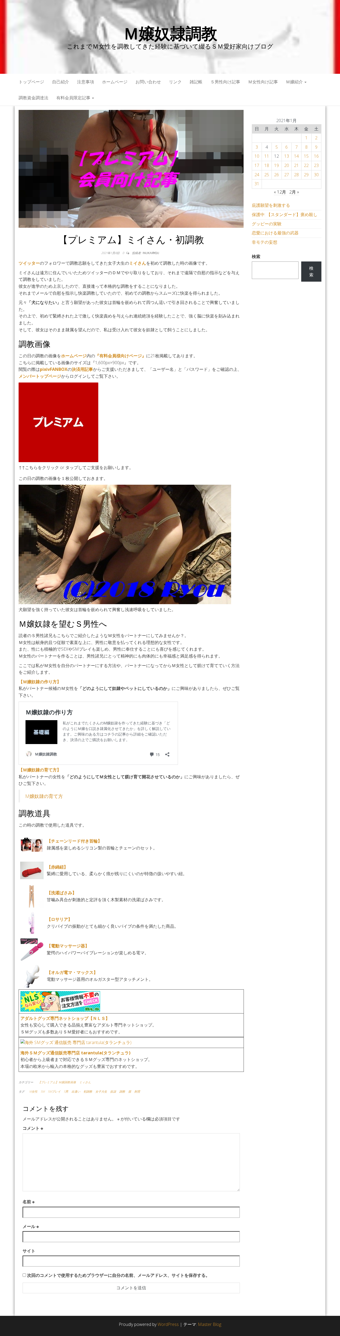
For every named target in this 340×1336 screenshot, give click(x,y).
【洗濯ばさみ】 (61, 893)
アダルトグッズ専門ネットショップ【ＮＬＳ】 (65, 1018)
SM (43, 1091)
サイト (29, 1251)
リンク (175, 82)
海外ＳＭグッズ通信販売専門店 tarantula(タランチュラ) (75, 1053)
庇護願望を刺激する (271, 205)
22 (306, 165)
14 (296, 156)
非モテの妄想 (264, 242)
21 (296, 165)
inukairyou (151, 253)
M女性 (33, 1091)
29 (306, 175)
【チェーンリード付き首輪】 (74, 841)
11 (266, 156)
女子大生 (101, 1091)
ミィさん (85, 1082)
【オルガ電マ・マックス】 (72, 972)
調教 (122, 1091)
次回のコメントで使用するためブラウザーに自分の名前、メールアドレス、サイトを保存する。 (118, 1275)
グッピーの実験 (267, 224)
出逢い (75, 1091)
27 (286, 175)
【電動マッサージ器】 (68, 946)
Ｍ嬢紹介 (295, 82)
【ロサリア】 (59, 919)
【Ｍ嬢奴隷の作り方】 (40, 682)
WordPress (168, 1324)
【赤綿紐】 (57, 867)
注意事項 (85, 82)
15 (306, 156)
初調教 (87, 1091)
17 (256, 165)
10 (256, 156)
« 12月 (280, 192)
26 (276, 175)
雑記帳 (196, 82)
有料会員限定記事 (73, 98)
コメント (33, 1128)
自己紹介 (60, 82)
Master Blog (209, 1324)
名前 (29, 1202)
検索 (256, 256)
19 (276, 165)
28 (296, 175)
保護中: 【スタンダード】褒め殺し (284, 214)
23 (316, 165)
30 (316, 175)
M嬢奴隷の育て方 (44, 796)
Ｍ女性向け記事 (263, 82)
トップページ (31, 82)
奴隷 (113, 1091)
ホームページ (115, 82)
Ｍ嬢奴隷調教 (170, 33)
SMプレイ (54, 1091)
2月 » (294, 192)
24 (256, 175)
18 (266, 165)
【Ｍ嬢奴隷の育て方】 (40, 770)
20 (286, 165)
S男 (66, 1091)
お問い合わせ (148, 82)
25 (266, 175)
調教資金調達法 (33, 98)
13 (286, 156)
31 (256, 184)
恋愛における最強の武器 (275, 233)
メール (31, 1226)
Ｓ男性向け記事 (225, 82)
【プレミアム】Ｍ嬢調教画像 (57, 1082)
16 (316, 156)
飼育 (137, 1091)
